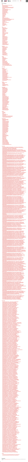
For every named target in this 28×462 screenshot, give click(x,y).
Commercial (3, 25)
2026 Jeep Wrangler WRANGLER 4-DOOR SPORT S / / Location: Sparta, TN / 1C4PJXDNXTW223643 (12, 225)
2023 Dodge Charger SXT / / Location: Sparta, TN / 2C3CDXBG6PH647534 (9, 372)
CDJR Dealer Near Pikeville (5, 130)
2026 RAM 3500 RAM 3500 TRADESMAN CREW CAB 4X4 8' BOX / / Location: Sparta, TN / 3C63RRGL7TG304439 (13, 191)
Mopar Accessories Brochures (5, 6)
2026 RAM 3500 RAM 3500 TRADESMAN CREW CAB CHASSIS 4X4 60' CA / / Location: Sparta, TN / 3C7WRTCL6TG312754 (14, 219)
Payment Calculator (4, 71)
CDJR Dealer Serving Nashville (5, 119)
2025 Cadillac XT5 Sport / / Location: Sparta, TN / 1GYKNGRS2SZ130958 (9, 327)
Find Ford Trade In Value (4, 37)
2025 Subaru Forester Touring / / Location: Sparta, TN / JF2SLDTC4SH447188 (9, 316)
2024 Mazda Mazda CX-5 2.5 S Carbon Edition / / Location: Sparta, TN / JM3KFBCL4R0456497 (11, 346)
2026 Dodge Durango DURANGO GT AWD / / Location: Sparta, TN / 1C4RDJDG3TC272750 (11, 283)
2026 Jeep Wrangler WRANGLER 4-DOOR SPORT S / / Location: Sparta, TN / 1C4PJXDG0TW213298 (12, 286)
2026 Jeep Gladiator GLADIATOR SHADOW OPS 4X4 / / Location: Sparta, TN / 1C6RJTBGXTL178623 (12, 185)
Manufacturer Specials (4, 61)
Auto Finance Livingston (4, 75)
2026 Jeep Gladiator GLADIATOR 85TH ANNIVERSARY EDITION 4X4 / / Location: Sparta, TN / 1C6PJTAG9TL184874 (13, 255)
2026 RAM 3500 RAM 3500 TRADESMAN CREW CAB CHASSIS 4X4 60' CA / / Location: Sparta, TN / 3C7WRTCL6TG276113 (14, 250)
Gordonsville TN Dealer (4, 139)
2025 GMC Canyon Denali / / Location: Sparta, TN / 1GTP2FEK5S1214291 (9, 326)
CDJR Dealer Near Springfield (5, 131)
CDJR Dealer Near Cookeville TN (5, 122)
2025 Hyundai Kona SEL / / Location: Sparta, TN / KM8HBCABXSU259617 (9, 313)
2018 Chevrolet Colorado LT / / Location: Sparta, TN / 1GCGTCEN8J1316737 (9, 426)
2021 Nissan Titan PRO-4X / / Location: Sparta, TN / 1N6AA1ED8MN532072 (9, 411)
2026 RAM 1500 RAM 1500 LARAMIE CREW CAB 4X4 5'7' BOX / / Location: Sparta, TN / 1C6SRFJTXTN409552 (12, 164)
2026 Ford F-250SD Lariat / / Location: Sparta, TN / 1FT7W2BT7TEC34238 (9, 303)
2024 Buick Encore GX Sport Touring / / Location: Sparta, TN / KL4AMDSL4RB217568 (10, 336)
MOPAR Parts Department (4, 91)
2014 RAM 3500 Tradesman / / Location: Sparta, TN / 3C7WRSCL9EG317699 (9, 438)
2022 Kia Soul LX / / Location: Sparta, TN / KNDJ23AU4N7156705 (8, 398)
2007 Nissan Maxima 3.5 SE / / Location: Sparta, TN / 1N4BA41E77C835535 (9, 447)
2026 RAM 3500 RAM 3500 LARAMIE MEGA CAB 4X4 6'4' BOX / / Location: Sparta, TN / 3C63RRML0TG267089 (13, 248)
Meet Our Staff (3, 112)
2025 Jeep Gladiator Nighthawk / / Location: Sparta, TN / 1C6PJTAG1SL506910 (10, 328)
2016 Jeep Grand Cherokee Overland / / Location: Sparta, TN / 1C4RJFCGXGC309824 (10, 433)
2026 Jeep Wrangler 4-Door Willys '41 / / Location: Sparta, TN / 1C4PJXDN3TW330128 (10, 293)
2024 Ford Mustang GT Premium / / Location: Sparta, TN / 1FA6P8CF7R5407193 (10, 341)
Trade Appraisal (3, 15)
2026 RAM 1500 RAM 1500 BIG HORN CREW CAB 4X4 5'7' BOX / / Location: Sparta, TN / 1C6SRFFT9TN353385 (13, 232)
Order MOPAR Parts (4, 92)
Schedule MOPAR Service (4, 88)
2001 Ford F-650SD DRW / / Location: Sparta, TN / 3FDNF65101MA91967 (9, 451)
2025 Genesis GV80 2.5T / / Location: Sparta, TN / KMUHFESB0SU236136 (9, 312)
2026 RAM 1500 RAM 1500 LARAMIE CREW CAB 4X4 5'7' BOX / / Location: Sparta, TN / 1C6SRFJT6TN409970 (12, 285)
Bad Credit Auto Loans (4, 80)
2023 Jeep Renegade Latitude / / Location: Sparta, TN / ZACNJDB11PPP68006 (10, 386)
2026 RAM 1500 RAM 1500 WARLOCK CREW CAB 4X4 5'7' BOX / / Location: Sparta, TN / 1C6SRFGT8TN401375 (13, 187)
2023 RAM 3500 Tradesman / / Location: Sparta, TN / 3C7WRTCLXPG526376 (9, 373)
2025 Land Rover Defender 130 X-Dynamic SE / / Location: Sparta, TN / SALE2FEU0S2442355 (11, 325)
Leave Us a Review (4, 115)
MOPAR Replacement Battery (5, 108)
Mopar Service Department (5, 100)
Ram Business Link (4, 23)
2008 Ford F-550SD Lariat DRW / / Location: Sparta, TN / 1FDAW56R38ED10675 (10, 445)
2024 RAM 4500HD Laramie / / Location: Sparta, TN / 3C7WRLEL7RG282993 (9, 343)
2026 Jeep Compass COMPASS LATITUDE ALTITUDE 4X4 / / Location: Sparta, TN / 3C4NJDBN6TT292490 (12, 262)
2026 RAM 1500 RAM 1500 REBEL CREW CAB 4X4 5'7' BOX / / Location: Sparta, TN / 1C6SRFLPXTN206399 (12, 259)
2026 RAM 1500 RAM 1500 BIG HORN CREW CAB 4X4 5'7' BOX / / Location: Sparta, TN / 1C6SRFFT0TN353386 (13, 244)
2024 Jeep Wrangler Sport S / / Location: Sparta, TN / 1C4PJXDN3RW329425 (9, 353)
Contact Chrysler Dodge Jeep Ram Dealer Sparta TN (7, 116)
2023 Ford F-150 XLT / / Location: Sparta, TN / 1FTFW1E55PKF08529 (9, 384)
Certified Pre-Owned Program (5, 33)
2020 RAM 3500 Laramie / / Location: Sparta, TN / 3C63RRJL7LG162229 (9, 413)
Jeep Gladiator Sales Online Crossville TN (6, 20)
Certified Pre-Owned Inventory (5, 32)
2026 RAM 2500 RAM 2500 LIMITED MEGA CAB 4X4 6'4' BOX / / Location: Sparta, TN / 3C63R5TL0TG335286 (12, 166)
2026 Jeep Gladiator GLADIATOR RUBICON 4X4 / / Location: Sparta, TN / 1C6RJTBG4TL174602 (11, 281)
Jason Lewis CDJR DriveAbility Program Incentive (7, 65)
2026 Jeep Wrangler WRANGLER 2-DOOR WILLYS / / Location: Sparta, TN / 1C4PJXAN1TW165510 (11, 189)
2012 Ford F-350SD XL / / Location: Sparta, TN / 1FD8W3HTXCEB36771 (9, 441)
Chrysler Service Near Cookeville (5, 96)
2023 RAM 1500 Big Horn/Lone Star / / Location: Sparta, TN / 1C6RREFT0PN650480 (10, 379)
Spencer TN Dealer (4, 138)
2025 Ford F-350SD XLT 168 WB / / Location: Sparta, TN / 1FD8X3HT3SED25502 (10, 320)
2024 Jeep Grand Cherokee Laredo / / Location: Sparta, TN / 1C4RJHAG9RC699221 (10, 360)
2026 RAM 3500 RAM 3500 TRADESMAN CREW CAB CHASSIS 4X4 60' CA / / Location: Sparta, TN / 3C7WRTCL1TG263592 (14, 167)
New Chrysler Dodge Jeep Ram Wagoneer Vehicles (7, 5)
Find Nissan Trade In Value (5, 38)
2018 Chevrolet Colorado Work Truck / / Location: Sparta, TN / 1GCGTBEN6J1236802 (10, 422)
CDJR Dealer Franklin (4, 134)
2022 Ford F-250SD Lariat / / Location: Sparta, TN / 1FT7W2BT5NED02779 (9, 393)
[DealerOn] (3, 458)
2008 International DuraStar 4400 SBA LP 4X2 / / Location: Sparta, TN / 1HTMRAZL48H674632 (11, 444)
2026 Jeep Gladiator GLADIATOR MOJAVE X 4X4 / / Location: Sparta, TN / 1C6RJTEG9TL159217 (11, 177)
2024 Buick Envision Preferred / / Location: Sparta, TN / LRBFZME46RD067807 (10, 357)
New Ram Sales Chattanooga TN (5, 22)
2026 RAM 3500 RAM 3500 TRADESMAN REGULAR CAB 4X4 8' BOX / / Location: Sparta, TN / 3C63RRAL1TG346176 (13, 263)
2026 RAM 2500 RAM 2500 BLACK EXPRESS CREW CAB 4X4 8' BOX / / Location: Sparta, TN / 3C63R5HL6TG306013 (13, 233)
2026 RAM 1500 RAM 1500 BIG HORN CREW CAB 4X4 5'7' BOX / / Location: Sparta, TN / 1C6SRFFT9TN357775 (13, 201)
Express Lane (3, 93)
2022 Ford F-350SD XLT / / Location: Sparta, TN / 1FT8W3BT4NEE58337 (9, 401)
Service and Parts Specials (5, 90)
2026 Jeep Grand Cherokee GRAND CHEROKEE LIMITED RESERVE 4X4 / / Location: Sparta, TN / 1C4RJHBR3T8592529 (13, 291)
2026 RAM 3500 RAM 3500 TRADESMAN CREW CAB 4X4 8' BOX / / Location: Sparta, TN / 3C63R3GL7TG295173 (13, 278)
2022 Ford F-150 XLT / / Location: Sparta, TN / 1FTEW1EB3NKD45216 (9, 399)
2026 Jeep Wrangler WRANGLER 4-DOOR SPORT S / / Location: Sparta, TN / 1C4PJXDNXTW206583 (12, 179)
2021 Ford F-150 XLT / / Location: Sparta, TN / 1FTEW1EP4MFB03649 (9, 406)
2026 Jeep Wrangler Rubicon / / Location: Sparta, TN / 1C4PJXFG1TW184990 (9, 305)
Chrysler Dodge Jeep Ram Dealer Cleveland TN (6, 144)
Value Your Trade (4, 14)
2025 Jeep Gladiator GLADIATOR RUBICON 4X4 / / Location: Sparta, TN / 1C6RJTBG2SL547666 (11, 297)
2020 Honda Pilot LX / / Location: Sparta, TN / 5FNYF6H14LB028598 (9, 416)
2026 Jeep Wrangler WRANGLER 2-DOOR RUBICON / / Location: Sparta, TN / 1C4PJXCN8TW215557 (12, 194)
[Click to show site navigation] (27, 1)
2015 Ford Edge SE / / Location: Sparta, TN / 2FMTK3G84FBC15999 (8, 435)
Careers (3, 113)
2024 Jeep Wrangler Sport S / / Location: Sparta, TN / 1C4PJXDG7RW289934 (9, 337)
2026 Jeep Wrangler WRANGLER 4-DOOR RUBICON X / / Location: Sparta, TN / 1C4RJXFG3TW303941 (12, 279)
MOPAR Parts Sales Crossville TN (5, 109)
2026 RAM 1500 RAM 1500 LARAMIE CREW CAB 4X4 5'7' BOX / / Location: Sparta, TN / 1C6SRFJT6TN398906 (12, 243)
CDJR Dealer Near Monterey (5, 129)
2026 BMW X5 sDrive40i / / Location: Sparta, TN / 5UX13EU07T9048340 (9, 302)
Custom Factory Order (4, 21)
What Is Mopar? (3, 95)
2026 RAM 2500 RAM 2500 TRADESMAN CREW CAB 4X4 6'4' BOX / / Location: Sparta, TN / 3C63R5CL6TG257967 (13, 178)
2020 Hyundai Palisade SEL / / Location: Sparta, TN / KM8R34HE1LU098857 (9, 417)
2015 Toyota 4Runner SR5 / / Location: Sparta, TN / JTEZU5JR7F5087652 (9, 434)
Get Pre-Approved (4, 69)
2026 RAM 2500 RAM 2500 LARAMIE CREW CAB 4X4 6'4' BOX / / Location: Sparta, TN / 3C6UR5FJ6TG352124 (12, 154)
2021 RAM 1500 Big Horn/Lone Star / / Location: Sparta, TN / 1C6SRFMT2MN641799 (10, 403)
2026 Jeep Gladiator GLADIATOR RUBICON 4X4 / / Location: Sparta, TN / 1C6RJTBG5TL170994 (11, 196)
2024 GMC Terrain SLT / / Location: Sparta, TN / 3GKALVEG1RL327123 (9, 368)
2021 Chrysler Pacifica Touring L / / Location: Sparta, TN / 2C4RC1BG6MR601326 (10, 410)
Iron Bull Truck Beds (4, 132)
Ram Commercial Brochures (5, 84)
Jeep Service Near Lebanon (5, 103)
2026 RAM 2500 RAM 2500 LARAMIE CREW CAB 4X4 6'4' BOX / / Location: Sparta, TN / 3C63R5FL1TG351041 (12, 240)
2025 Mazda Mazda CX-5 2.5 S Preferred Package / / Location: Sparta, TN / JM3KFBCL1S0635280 (11, 322)
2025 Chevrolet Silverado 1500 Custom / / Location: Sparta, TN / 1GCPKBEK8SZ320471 (10, 314)
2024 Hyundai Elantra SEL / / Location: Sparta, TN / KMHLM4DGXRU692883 (9, 339)
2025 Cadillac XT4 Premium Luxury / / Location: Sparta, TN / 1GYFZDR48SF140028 (10, 324)
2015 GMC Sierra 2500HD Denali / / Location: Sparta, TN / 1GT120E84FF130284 (10, 437)
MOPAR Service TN (4, 107)
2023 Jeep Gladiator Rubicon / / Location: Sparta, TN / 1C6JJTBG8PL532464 (9, 385)
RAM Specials (3, 60)
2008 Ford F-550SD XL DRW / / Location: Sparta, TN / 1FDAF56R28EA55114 (9, 446)
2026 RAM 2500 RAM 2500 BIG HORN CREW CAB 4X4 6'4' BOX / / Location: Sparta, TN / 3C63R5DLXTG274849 (13, 163)
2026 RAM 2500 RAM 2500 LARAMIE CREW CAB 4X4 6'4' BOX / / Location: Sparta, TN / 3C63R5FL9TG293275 (12, 257)
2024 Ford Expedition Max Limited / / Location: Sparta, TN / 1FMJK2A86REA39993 (10, 344)
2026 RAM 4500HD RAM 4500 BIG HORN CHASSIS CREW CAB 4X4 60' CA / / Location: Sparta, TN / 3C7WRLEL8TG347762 (14, 170)
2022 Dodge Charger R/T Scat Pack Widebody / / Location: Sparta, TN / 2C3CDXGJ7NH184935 (11, 391)
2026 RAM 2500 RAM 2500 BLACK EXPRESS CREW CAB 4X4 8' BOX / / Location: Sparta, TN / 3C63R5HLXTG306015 (13, 236)
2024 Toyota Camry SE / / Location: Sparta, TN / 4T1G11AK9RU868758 (9, 358)
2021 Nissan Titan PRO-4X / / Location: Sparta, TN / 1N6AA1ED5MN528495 (9, 409)
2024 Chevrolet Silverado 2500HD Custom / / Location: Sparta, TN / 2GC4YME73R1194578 (11, 348)
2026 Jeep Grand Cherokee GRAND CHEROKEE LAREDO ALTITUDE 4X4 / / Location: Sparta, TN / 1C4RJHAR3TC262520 (13, 155)
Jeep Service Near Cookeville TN (5, 102)
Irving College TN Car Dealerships (5, 143)
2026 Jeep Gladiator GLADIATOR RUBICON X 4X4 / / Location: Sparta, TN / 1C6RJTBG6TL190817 (11, 272)
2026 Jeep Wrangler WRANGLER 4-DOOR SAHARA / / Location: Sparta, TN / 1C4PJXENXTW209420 (12, 158)
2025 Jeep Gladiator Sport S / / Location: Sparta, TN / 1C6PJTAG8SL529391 (9, 329)
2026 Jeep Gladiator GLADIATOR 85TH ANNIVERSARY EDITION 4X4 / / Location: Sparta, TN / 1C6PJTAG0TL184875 (13, 156)
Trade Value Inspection (4, 43)
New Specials (3, 8)
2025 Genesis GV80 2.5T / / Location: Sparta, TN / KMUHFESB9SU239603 (9, 321)
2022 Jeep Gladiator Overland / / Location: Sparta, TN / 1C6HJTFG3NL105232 (9, 392)
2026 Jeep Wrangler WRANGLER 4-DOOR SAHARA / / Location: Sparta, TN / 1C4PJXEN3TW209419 (11, 274)
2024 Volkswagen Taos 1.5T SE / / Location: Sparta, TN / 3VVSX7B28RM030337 (10, 367)
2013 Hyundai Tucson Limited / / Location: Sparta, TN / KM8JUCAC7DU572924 (10, 439)
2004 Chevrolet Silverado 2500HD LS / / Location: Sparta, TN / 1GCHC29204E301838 (10, 449)
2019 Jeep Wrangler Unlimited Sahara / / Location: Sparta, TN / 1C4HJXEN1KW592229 (10, 421)
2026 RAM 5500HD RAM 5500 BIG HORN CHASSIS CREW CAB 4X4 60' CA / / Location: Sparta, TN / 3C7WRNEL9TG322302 (14, 237)
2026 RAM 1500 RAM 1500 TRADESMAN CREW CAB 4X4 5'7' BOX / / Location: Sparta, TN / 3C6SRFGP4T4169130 (13, 261)
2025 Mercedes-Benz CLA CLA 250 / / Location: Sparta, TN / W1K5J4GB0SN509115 (10, 317)
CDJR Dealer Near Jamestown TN (5, 126)
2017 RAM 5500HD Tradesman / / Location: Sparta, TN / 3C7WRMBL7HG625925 (10, 429)
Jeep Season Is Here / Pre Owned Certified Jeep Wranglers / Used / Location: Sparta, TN (10, 454)
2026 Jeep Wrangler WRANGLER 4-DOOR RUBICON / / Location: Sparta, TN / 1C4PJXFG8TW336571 (12, 190)
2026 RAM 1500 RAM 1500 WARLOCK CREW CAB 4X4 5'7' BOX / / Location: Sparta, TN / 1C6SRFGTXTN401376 (13, 284)
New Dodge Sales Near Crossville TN (6, 18)
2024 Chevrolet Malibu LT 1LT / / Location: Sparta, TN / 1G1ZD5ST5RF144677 (9, 370)
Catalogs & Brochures (4, 54)
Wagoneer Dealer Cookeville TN (5, 135)
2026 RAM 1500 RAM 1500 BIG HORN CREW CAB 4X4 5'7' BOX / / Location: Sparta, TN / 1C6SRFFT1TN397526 (13, 231)
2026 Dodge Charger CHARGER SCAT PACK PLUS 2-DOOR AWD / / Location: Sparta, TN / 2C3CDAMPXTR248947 (13, 168)
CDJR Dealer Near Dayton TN (5, 123)
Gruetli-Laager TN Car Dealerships (5, 142)
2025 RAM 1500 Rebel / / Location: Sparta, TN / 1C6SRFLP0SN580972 (9, 315)
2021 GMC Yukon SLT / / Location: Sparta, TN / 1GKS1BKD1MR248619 (9, 405)
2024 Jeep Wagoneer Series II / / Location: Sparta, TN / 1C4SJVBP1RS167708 (9, 345)
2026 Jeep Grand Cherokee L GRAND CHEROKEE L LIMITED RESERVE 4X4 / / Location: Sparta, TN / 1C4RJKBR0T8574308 (14, 288)
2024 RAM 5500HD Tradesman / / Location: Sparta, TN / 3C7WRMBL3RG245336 (10, 369)
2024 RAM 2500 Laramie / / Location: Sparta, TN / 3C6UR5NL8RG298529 (9, 351)
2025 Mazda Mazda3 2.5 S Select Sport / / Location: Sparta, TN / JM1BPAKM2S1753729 (10, 332)
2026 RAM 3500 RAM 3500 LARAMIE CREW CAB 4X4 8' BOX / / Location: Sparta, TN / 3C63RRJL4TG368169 (12, 267)
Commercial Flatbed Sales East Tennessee (6, 9)
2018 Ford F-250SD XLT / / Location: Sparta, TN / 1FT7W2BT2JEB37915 (9, 425)
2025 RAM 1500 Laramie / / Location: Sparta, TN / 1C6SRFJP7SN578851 (9, 334)
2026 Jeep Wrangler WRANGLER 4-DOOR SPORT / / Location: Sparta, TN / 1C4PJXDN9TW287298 (11, 249)
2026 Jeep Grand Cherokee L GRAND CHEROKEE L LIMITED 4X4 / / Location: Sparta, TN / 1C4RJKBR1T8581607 (13, 220)
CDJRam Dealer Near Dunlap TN (5, 124)
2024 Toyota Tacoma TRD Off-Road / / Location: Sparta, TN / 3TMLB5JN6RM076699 (10, 355)
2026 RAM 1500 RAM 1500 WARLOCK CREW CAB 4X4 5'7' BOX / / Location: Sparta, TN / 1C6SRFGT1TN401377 (13, 268)
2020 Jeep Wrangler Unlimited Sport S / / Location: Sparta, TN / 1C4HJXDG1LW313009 (10, 415)
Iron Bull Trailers (4, 120)
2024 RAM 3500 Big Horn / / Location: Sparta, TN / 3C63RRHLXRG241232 (9, 350)
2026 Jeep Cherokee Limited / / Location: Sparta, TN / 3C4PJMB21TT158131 (9, 308)
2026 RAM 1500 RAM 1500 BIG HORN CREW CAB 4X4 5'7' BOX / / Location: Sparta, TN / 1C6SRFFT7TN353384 (13, 184)
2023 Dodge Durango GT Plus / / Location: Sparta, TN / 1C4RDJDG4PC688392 (9, 381)
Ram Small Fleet (4, 16)
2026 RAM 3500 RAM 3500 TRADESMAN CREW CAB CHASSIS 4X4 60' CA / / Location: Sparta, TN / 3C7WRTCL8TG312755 (14, 180)
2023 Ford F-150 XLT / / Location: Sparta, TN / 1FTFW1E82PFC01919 (9, 380)
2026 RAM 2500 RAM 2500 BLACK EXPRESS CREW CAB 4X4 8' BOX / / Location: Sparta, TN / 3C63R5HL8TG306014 (13, 160)
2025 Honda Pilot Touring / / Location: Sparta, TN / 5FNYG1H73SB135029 (9, 319)
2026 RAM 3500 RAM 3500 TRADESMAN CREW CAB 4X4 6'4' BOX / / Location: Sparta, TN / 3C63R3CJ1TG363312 (13, 152)
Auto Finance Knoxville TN (4, 74)
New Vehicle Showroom (4, 82)
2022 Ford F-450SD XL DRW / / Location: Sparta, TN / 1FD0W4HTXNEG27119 (9, 396)
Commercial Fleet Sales (4, 48)
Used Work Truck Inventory (5, 28)
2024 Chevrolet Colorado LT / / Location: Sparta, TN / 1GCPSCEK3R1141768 (9, 338)
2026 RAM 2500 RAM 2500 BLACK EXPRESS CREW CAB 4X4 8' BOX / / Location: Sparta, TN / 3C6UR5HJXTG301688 (13, 242)
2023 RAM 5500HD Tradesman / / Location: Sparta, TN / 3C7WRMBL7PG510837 (10, 377)
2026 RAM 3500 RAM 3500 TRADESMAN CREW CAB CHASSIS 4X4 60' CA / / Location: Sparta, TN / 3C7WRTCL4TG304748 (14, 266)
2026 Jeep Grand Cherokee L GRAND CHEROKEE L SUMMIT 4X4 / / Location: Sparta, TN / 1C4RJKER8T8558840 (13, 235)
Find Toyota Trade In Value (5, 39)
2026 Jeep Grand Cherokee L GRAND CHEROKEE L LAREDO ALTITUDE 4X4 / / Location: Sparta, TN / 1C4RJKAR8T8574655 (14, 172)
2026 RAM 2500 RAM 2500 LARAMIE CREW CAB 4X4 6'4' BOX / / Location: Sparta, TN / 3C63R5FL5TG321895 (12, 161)
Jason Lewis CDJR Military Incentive (5, 63)
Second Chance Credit (4, 78)
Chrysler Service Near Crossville (5, 97)
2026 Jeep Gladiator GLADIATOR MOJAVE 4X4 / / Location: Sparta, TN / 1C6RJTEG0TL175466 (11, 224)
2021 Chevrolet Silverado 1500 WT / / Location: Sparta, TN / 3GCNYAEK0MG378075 (10, 408)
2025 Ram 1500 (3, 85)
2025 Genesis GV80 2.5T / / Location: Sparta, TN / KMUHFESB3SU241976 (9, 310)
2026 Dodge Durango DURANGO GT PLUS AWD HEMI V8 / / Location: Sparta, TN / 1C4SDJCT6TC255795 (12, 149)
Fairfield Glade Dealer (4, 136)
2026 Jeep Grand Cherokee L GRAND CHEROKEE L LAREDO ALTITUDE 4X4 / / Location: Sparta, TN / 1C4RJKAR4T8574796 (14, 207)
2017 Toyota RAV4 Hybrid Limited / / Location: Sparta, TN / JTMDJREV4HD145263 (10, 430)
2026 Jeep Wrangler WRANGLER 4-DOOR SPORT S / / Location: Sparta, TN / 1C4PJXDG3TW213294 (12, 188)
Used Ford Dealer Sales (4, 40)
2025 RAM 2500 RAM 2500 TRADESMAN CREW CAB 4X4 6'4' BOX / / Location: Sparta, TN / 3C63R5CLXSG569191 (13, 295)
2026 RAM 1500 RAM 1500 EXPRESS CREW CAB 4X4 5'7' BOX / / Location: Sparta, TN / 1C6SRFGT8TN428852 (13, 247)
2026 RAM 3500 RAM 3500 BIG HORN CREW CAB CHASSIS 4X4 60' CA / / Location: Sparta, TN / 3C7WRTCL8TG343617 (13, 228)
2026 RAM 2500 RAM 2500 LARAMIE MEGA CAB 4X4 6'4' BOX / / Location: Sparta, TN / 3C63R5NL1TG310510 (12, 215)
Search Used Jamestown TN (5, 41)
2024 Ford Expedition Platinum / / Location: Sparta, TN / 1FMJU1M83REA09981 (10, 356)
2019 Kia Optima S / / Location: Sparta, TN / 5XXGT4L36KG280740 (8, 420)
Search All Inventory (4, 31)
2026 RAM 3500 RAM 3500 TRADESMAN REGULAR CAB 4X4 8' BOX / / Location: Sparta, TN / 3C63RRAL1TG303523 (13, 254)
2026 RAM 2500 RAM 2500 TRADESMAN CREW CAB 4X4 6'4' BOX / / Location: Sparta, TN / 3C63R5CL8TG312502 (13, 273)
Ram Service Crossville (4, 105)
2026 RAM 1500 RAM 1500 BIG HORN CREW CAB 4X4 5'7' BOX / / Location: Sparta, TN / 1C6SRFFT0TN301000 (13, 192)
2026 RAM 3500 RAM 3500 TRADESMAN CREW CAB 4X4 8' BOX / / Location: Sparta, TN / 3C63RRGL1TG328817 (13, 173)
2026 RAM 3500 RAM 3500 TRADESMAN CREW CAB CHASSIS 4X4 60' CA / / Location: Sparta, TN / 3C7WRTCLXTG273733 (14, 202)
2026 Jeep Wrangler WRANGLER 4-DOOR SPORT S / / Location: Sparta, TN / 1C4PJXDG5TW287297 (12, 264)
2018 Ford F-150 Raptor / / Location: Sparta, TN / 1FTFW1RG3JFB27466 (9, 423)
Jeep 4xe (3, 17)
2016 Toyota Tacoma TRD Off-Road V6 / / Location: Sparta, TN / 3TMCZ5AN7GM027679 (10, 432)
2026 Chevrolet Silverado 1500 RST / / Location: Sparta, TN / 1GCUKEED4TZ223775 (10, 307)
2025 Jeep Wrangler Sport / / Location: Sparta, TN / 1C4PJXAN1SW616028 (9, 333)
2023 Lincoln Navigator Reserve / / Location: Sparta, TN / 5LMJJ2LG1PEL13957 (10, 374)
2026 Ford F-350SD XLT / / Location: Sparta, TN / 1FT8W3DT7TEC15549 (9, 309)
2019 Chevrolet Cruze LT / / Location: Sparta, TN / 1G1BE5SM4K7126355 (9, 418)
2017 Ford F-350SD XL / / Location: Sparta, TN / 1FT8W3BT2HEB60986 (9, 428)
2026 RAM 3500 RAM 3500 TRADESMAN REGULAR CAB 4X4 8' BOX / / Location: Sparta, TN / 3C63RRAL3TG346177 (13, 223)
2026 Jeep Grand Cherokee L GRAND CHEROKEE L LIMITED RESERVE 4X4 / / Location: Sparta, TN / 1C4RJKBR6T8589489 (14, 209)
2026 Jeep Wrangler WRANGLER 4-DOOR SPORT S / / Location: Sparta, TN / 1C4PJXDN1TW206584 (12, 197)
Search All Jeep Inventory (4, 11)
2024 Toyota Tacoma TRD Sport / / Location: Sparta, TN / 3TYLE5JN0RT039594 (10, 364)
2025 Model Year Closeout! (5, 58)
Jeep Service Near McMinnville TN (5, 104)
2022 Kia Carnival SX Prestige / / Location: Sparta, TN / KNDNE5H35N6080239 (9, 387)
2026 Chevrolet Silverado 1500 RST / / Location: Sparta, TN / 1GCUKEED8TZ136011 (10, 301)
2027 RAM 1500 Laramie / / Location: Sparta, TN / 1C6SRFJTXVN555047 (9, 148)
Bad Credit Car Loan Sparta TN (5, 73)
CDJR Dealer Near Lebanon (5, 127)
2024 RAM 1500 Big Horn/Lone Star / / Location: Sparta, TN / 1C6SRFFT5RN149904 (10, 365)
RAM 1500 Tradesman (4, 49)
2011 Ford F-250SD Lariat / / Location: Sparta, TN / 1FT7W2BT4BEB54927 (9, 442)
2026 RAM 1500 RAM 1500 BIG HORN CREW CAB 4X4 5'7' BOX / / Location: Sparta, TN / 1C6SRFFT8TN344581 (13, 176)
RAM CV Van (3, 51)
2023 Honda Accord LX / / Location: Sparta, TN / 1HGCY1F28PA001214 (9, 375)
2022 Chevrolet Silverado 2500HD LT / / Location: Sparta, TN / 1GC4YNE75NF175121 (10, 390)
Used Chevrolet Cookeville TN (5, 44)
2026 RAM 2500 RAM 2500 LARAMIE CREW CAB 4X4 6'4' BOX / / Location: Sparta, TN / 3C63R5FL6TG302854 (12, 276)
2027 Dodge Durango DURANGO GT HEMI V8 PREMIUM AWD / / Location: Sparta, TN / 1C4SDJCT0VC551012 (12, 147)
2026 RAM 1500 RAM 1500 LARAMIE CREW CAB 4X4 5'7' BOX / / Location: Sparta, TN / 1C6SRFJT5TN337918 (12, 200)
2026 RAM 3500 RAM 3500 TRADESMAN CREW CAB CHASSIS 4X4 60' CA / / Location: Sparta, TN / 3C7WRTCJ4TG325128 (14, 183)
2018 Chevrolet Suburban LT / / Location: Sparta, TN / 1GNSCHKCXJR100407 (9, 427)
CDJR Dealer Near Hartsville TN (5, 125)
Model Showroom (4, 13)
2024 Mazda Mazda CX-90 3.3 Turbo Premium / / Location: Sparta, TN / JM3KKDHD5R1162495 (11, 361)
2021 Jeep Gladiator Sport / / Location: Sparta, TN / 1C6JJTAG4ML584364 (9, 404)
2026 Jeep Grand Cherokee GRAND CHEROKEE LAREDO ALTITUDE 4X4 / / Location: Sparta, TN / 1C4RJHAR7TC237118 (13, 269)
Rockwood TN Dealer (4, 137)
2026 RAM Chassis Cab (4, 36)
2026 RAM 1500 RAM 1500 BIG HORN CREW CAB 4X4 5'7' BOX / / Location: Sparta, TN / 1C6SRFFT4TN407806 (13, 199)
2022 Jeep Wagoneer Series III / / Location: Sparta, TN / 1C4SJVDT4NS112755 (10, 394)
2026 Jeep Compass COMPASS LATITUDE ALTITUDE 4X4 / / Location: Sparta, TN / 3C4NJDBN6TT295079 (12, 216)
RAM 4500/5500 (3, 50)
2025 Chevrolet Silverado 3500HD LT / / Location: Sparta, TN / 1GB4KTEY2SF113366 (10, 331)
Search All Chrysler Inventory (5, 10)
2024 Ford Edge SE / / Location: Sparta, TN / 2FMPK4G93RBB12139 (8, 363)
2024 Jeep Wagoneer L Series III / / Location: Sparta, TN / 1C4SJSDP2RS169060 (10, 362)
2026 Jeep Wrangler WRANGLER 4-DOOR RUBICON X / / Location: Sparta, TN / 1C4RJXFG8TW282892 (12, 208)
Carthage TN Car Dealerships (5, 141)
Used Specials (3, 29)
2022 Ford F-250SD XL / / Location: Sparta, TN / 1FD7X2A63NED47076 (9, 397)
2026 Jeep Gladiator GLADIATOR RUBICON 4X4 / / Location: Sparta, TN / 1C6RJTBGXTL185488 (11, 171)
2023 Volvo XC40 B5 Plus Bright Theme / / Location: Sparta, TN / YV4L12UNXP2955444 (10, 382)
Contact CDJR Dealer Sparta (5, 114)
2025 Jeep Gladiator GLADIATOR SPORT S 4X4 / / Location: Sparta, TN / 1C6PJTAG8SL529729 (11, 298)
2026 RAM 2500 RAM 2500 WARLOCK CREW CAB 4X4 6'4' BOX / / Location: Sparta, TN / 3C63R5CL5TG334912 (13, 292)
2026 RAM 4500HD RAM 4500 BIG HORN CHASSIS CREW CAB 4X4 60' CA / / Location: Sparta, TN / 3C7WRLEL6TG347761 (14, 206)
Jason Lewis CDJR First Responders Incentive (6, 64)
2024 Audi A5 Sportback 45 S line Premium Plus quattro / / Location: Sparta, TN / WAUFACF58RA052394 (12, 349)
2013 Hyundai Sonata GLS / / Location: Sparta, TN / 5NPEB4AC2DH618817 (9, 440)
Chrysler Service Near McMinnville (5, 98)
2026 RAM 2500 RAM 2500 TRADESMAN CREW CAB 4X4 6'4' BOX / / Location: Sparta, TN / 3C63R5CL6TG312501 (13, 182)
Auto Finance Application (4, 76)
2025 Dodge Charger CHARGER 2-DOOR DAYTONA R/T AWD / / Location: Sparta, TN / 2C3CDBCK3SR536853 (12, 296)
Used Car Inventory (4, 27)
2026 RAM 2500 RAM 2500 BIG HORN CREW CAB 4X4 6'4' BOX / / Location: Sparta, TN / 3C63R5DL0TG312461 (13, 211)
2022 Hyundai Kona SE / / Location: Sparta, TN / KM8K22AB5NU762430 (9, 389)
